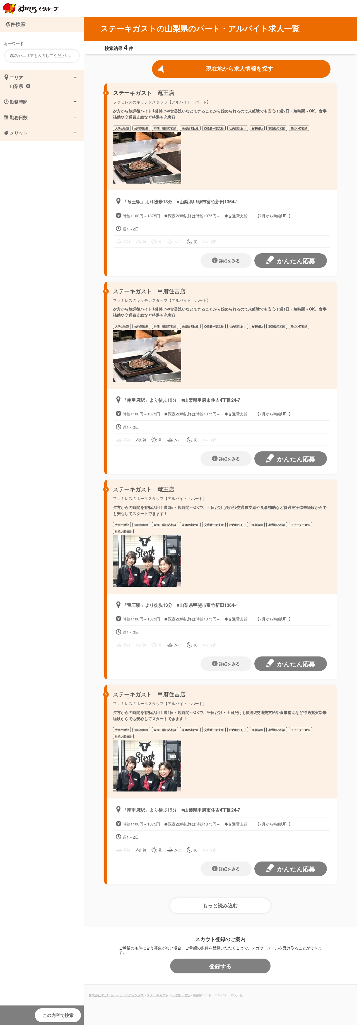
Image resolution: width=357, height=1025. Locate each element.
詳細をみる (229, 261)
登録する (220, 966)
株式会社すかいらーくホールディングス (116, 995)
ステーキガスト (157, 995)
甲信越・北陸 (181, 995)
